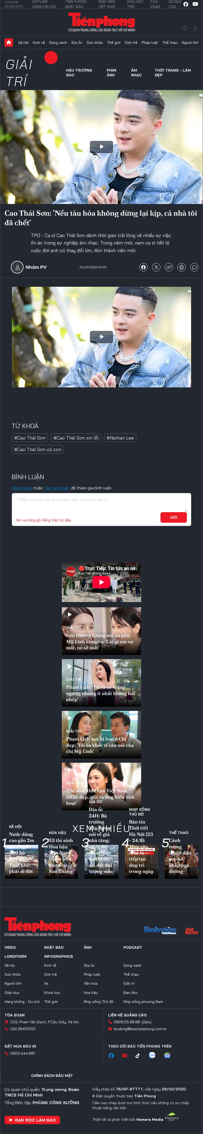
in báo (181, 267)
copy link (169, 267)
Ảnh (88, 947)
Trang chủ (8, 42)
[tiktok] (140, 1056)
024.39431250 (22, 1028)
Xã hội (23, 42)
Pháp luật (150, 42)
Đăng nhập (22, 487)
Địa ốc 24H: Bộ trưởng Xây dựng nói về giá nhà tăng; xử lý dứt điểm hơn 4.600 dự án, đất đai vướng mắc (101, 840)
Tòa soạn (14, 1015)
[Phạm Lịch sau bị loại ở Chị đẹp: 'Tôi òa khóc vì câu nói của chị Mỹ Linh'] (101, 734)
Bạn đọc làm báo (35, 1120)
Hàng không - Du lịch (22, 1001)
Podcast (132, 947)
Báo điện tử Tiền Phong (101, 22)
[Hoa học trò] (192, 931)
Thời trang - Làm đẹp (173, 72)
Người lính (190, 42)
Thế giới (114, 42)
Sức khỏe (95, 42)
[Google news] (170, 1056)
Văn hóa (91, 983)
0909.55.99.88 (127, 1022)
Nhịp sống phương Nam (143, 1001)
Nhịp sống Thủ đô (139, 812)
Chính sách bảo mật (52, 1075)
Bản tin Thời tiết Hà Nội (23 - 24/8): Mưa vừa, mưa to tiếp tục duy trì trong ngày (141, 846)
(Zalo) (146, 1022)
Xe (46, 983)
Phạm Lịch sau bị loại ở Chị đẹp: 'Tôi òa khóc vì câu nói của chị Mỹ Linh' (100, 745)
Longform (15, 956)
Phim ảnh (111, 72)
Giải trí (19, 73)
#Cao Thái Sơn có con (37, 449)
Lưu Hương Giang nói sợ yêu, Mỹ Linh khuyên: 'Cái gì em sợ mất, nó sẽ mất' (99, 641)
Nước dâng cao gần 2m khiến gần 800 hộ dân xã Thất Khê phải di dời (21, 852)
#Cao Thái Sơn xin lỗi (76, 438)
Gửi (173, 517)
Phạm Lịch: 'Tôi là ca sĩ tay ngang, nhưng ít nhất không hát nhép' (100, 693)
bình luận (194, 267)
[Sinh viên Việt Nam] (160, 931)
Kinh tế (39, 42)
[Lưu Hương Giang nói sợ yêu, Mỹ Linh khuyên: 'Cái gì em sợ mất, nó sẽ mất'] (101, 631)
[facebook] (186, 4)
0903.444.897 (22, 1053)
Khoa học (52, 992)
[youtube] (195, 4)
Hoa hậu (74, 783)
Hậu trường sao (79, 72)
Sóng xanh (58, 42)
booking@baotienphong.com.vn (140, 1028)
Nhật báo (54, 947)
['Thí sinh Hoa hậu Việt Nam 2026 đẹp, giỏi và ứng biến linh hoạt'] (101, 786)
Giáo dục (12, 992)
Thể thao (170, 42)
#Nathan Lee (120, 438)
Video (10, 947)
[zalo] (155, 1056)
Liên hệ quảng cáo (127, 1015)
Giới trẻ (131, 42)
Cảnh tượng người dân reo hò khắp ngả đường (180, 855)
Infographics (58, 956)
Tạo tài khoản (57, 487)
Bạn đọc (130, 992)
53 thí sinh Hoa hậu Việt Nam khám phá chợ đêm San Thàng (61, 855)
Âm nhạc (136, 72)
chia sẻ (143, 267)
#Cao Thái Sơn (29, 438)
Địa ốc (76, 42)
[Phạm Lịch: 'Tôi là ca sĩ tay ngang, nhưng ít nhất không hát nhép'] (101, 683)
